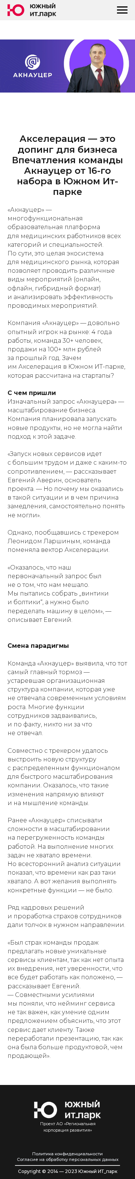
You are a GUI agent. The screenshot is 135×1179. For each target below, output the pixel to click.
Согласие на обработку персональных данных (67, 1159)
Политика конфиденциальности (67, 1153)
